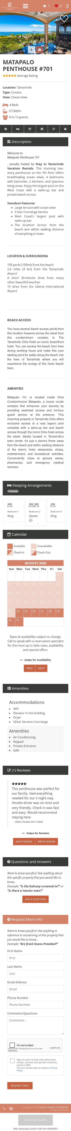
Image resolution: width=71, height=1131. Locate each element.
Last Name (14, 967)
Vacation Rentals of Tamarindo (53, 1107)
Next (41, 668)
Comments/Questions (22, 1013)
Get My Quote (36, 1120)
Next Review (24, 841)
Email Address (17, 982)
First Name (14, 951)
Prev (30, 668)
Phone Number (17, 998)
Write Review (46, 841)
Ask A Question (35, 899)
